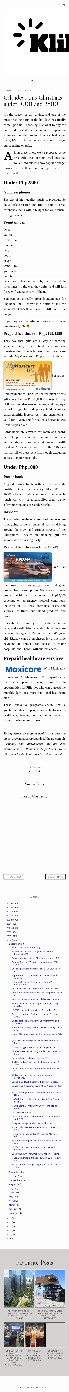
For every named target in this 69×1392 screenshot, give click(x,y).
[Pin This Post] (36, 771)
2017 (9, 940)
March (12, 1205)
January (13, 1213)
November (14, 1172)
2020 (9, 928)
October (13, 1176)
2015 (9, 1222)
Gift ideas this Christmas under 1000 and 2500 (35, 988)
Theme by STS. (42, 1388)
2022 (9, 920)
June (12, 1192)
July (11, 1188)
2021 (9, 924)
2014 (9, 1226)
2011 (9, 1238)
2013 (9, 1230)
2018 (9, 936)
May (11, 1196)
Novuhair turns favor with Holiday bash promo (35, 999)
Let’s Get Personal (21, 1112)
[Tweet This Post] (29, 771)
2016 (9, 1218)
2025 (9, 907)
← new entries (13, 877)
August (13, 1184)
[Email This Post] (39, 771)
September (15, 1180)
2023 (9, 915)
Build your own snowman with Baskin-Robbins (35, 1154)
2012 (9, 1234)
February (13, 1209)
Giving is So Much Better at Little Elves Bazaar (35, 1082)
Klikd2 (23, 1388)
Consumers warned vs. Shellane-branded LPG (35, 958)
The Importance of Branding (26, 947)
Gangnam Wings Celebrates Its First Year (32, 1123)
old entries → (55, 877)
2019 (9, 932)
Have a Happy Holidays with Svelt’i (29, 1058)
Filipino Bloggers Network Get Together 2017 (35, 1047)
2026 (9, 903)
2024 (9, 911)
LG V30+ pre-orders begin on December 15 (33, 1010)
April (11, 1201)
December (14, 944)
